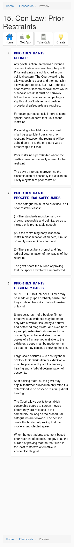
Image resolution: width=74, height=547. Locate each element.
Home (10, 6)
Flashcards (26, 6)
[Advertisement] (37, 496)
